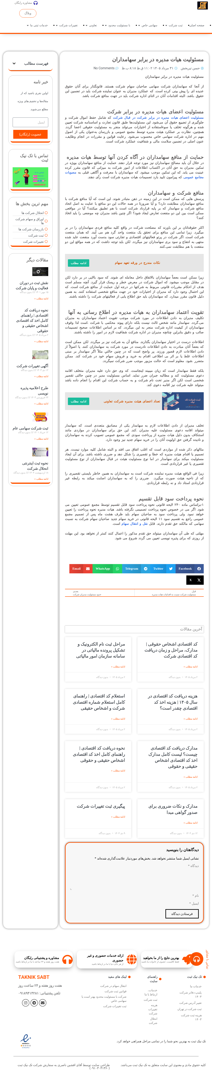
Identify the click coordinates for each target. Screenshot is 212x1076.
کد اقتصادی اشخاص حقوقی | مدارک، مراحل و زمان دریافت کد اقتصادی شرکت (171, 650)
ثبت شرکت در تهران (189, 1009)
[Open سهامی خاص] (139, 25)
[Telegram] (34, 1003)
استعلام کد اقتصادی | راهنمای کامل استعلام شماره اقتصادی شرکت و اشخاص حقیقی (99, 702)
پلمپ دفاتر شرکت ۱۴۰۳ (190, 994)
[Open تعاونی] (86, 25)
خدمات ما (196, 986)
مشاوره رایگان (23, 2)
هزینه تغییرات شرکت (152, 1009)
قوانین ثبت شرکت (115, 991)
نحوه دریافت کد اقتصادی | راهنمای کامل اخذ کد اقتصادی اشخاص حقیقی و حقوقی (99, 754)
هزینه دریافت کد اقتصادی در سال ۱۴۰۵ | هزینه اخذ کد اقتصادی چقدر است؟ (173, 702)
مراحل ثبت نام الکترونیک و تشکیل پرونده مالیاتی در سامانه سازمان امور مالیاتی (100, 650)
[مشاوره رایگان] (36, 3)
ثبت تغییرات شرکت (114, 1006)
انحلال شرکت (153, 1021)
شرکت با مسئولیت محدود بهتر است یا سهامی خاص (104, 998)
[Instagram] (25, 1003)
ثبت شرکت (150, 999)
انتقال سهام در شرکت (113, 986)
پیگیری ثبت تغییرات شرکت (101, 806)
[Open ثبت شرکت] (166, 25)
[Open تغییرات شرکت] (56, 25)
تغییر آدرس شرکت (190, 1002)
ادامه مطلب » (191, 666)
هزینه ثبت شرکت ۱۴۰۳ (191, 1017)
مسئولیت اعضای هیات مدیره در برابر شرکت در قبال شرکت (158, 117)
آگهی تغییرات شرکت (32, 366)
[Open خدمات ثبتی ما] (27, 25)
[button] (190, 568)
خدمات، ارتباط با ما (151, 992)
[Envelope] (42, 1003)
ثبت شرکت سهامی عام (30, 428)
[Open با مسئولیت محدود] (105, 25)
